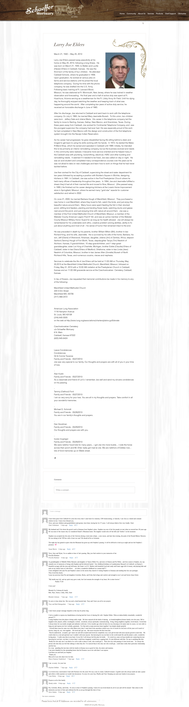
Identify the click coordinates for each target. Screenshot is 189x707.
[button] (143, 23)
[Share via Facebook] (55, 458)
